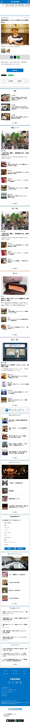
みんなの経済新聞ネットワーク (15, 709)
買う (16, 5)
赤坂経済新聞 (15, 2)
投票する (9, 548)
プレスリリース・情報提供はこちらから (9, 689)
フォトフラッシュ (4, 17)
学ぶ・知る (27, 5)
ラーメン (6, 530)
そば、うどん (7, 532)
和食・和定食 (7, 522)
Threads (20, 682)
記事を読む (15, 70)
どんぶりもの (7, 537)
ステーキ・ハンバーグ (9, 542)
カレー (6, 535)
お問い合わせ (4, 693)
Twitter (13, 682)
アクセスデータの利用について (8, 691)
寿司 (5, 539)
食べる (7, 5)
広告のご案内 (4, 695)
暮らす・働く (21, 5)
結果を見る (20, 548)
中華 (5, 525)
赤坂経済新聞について (6, 687)
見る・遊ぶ (12, 5)
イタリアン (7, 527)
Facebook (9, 682)
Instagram (16, 682)
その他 (6, 544)
